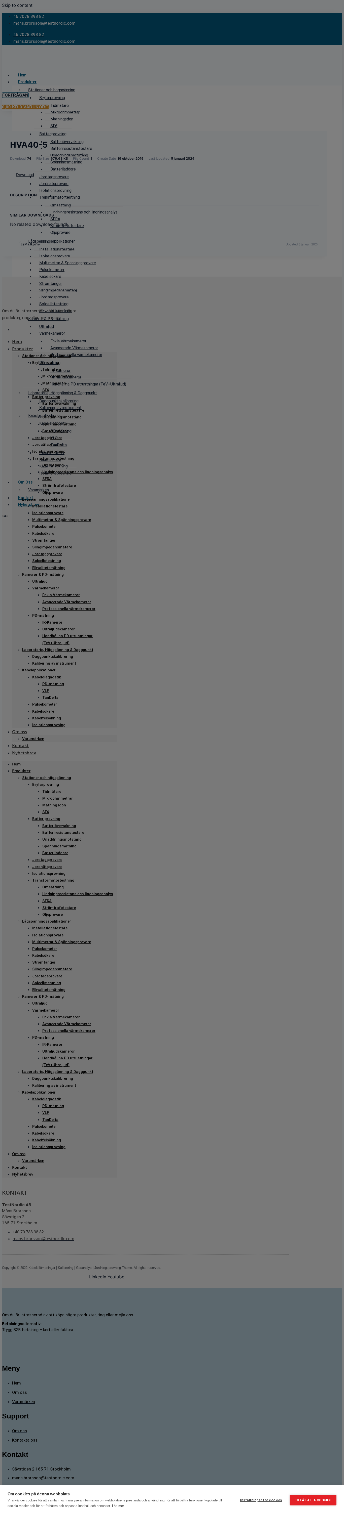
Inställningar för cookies (261, 1500)
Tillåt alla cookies (313, 1500)
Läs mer (118, 1506)
